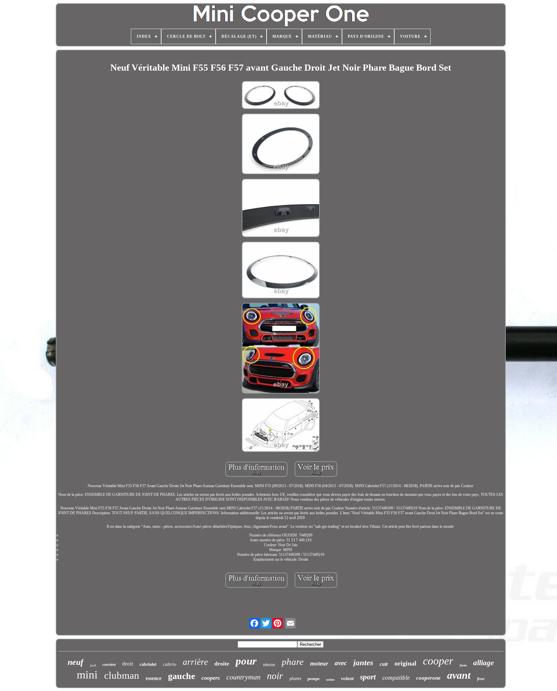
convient (109, 664)
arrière (195, 662)
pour (246, 661)
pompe (314, 678)
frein (463, 665)
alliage (483, 663)
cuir (384, 664)
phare (293, 661)
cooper (438, 661)
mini (87, 674)
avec (341, 663)
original (405, 663)
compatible (396, 677)
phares (295, 678)
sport (368, 677)
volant (347, 678)
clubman (121, 675)
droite (221, 663)
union (330, 679)
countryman (243, 677)
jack (93, 665)
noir (275, 675)
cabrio (169, 664)
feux (481, 678)
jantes (363, 662)
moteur (319, 663)
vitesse (269, 665)
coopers (210, 678)
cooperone (428, 678)
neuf (75, 662)
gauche (181, 676)
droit (127, 664)
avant (459, 675)
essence (153, 678)
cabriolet (148, 664)
